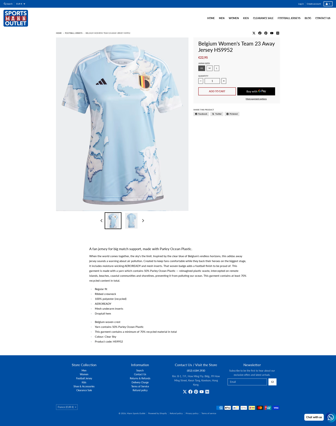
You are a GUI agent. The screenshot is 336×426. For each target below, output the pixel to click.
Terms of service (208, 413)
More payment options (256, 98)
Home (59, 33)
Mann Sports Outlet (136, 413)
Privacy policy (192, 413)
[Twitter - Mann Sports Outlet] (254, 33)
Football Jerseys (73, 33)
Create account (314, 3)
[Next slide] (142, 220)
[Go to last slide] (101, 220)
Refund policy (176, 413)
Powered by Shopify (157, 413)
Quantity (203, 76)
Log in (301, 3)
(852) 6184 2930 (196, 370)
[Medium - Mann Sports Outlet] (277, 33)
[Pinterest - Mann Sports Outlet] (266, 33)
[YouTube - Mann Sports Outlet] (272, 33)
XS (201, 68)
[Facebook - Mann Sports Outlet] (260, 33)
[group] (113, 220)
